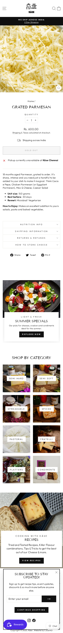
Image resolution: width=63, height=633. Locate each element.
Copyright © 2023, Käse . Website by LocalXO (31, 630)
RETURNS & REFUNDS (31, 238)
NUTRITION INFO (31, 224)
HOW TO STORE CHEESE (31, 245)
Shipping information (31, 231)
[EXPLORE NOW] (31, 311)
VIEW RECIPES (31, 560)
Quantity (31, 114)
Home (31, 101)
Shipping (16, 132)
